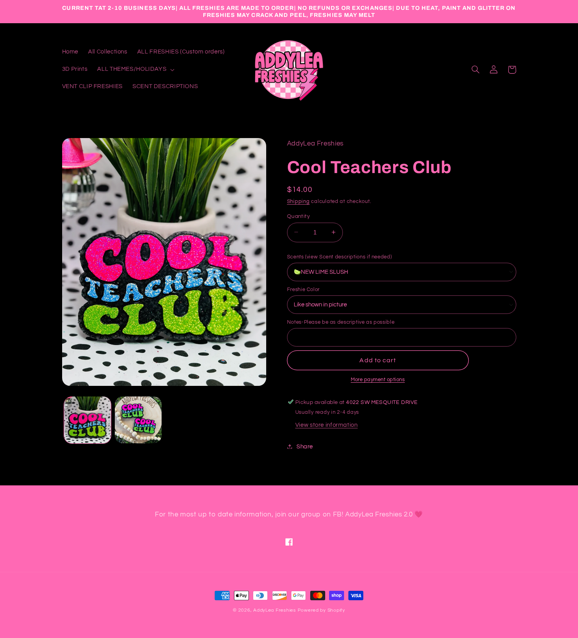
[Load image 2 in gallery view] (138, 419)
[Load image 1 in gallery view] (87, 419)
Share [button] (304, 446)
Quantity (298, 216)
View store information (326, 425)
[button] (135, 69)
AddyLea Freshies (275, 610)
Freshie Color (303, 289)
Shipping (298, 201)
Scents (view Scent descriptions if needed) (339, 256)
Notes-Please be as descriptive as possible (340, 322)
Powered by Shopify (321, 610)
